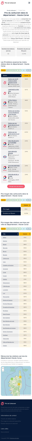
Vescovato (6, 338)
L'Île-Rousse (6, 286)
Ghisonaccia (6, 283)
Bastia (4, 244)
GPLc (28, 70)
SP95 (8, 70)
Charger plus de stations (16, 186)
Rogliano (5, 310)
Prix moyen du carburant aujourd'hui (11, 421)
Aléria (4, 237)
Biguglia (5, 248)
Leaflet (21, 395)
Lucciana (5, 290)
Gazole (3, 70)
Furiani (5, 276)
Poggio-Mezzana (7, 303)
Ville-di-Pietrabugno (8, 342)
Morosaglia (6, 296)
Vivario (5, 345)
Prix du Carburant (11, 10)
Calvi (4, 262)
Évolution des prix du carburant (9, 423)
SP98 (13, 70)
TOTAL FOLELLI (12, 100)
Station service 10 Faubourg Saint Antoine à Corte (13, 80)
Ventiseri (5, 335)
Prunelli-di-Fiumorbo (8, 307)
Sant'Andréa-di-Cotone (9, 328)
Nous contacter (5, 432)
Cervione (5, 269)
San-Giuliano (6, 317)
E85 (24, 70)
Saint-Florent (6, 314)
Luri (4, 293)
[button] (11, 378)
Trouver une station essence (8, 418)
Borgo (4, 251)
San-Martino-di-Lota (8, 321)
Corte (4, 272)
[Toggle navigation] (29, 3)
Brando (5, 255)
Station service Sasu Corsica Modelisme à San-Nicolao (14, 112)
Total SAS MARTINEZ (14, 165)
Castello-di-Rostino (8, 265)
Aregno (5, 241)
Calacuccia (6, 258)
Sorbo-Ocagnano (8, 331)
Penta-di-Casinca (7, 300)
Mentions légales (14, 438)
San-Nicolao (6, 324)
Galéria (5, 279)
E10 (18, 70)
